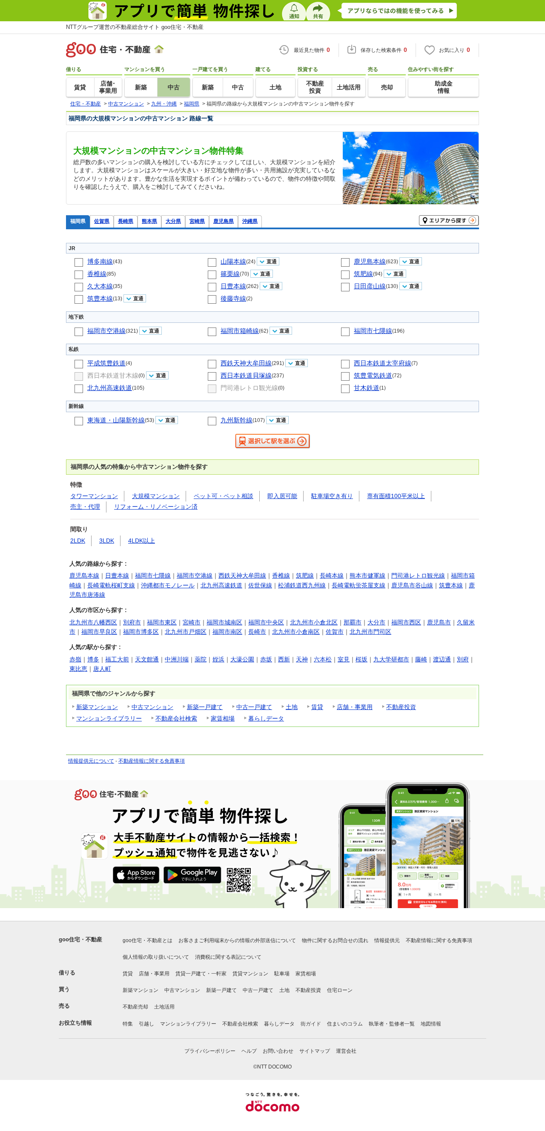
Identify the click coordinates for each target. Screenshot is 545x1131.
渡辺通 (442, 659)
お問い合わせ (278, 1051)
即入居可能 (282, 496)
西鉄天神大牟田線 (246, 363)
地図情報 (431, 1024)
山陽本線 (233, 261)
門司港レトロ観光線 (249, 387)
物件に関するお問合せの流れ (335, 940)
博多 (93, 659)
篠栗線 (230, 273)
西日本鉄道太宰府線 (382, 363)
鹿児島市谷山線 (412, 585)
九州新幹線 (236, 420)
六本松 (323, 659)
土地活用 (164, 1007)
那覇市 (352, 622)
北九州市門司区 (370, 631)
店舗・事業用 (355, 707)
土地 (292, 707)
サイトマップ (314, 1051)
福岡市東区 (162, 622)
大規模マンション (156, 496)
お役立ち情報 (75, 1023)
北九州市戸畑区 (186, 631)
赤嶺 (75, 659)
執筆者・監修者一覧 (392, 1024)
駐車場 (282, 974)
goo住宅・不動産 (80, 939)
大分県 (173, 221)
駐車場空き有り (332, 496)
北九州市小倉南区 (296, 631)
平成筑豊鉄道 (106, 363)
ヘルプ (249, 1051)
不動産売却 (135, 1007)
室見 (344, 659)
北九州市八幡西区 (93, 622)
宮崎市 (192, 622)
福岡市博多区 (141, 631)
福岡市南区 (227, 631)
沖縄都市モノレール (168, 585)
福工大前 (117, 659)
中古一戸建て (254, 707)
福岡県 (78, 221)
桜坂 (361, 659)
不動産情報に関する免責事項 (151, 761)
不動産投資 (401, 707)
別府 (463, 659)
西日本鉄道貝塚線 (246, 375)
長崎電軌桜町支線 (111, 585)
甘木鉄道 (366, 387)
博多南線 (100, 261)
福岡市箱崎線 (240, 330)
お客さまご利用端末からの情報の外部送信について (237, 940)
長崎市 (257, 631)
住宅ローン (340, 990)
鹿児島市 (439, 622)
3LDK (106, 540)
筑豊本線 (100, 298)
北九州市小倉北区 (314, 622)
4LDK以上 (141, 540)
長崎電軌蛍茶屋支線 (358, 585)
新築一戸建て (205, 707)
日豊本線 (233, 286)
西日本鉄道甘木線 (112, 375)
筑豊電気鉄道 (373, 375)
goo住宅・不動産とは (147, 940)
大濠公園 (242, 659)
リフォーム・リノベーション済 (156, 506)
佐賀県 (101, 221)
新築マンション (97, 707)
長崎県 (125, 221)
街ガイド (311, 1024)
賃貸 (317, 707)
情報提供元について (91, 761)
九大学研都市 (391, 659)
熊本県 (149, 221)
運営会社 (346, 1051)
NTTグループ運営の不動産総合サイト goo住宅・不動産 (135, 27)
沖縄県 (250, 221)
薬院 (201, 659)
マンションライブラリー (109, 718)
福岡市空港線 (106, 330)
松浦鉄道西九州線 (302, 585)
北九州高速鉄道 (109, 387)
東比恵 (78, 668)
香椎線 (96, 273)
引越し (146, 1024)
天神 (302, 659)
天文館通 (147, 659)
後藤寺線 (233, 298)
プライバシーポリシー (209, 1051)
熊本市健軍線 (367, 575)
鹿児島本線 (370, 261)
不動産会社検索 (176, 718)
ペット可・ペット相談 (223, 496)
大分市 (376, 622)
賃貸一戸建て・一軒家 (201, 974)
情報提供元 (387, 940)
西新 (284, 659)
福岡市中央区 (266, 622)
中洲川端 (177, 659)
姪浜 (218, 659)
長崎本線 (332, 575)
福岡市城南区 (224, 622)
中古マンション (152, 707)
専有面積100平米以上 (396, 496)
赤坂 (266, 659)
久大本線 (100, 286)
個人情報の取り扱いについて (156, 957)
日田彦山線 (370, 286)
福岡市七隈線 (373, 330)
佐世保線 (260, 585)
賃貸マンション (250, 974)
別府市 (132, 622)
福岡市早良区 (99, 631)
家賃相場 (223, 718)
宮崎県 (197, 221)
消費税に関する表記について (228, 957)
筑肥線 (363, 273)
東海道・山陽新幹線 (116, 420)
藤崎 (421, 659)
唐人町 (102, 668)
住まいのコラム (345, 1024)
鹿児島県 (223, 221)
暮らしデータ (266, 718)
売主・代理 (85, 506)
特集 (128, 1024)
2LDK (77, 540)
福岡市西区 (406, 622)
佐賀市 (335, 631)
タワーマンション (94, 496)
